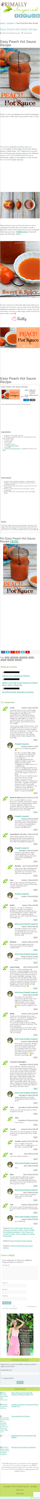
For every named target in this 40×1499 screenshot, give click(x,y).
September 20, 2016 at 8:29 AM (28, 1120)
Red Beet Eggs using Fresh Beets (23, 1447)
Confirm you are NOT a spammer (19, 1307)
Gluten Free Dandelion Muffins (16, 676)
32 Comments (28, 33)
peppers (10, 660)
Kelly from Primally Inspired (11, 33)
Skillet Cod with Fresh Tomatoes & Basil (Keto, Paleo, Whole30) (19, 684)
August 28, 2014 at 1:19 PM (29, 819)
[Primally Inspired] (20, 7)
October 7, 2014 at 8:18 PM (29, 896)
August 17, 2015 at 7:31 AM (30, 942)
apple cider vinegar (13, 445)
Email (4, 1289)
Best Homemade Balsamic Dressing (17, 692)
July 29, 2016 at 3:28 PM (30, 995)
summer (18, 660)
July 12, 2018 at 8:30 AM (30, 1174)
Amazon (35, 1463)
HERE (14, 541)
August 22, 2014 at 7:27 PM (29, 746)
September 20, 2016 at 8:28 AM (28, 1107)
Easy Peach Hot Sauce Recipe (21, 1241)
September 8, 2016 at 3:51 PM (29, 1064)
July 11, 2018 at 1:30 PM (31, 1165)
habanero (14, 657)
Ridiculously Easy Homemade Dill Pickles (23, 1436)
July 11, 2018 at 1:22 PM (31, 1154)
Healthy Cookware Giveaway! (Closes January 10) (25, 1405)
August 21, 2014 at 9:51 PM (29, 707)
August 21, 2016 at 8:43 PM (29, 1041)
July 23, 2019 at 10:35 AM (30, 866)
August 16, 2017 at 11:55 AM (29, 1129)
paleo (31, 657)
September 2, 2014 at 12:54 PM (28, 850)
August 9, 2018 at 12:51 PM (29, 1204)
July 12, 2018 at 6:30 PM (30, 1192)
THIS (3, 450)
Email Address (6, 1370)
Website (5, 1296)
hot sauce (23, 657)
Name (5, 1283)
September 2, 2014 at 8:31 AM (29, 834)
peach (4, 660)
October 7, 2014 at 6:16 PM (29, 880)
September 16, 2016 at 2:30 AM (28, 1095)
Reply (35, 740)
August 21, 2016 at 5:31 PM (30, 1013)
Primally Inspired (22, 744)
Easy (7, 657)
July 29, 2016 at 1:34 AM (30, 967)
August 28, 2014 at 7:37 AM (29, 797)
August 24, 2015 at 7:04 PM (29, 956)
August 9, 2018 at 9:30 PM (29, 1219)
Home (2, 23)
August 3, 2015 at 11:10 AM (30, 926)
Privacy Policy (20, 1493)
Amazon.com (30, 1469)
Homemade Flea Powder (20, 1416)
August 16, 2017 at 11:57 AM (29, 1141)
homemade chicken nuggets (17, 153)
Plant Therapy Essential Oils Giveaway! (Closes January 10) (22, 1393)
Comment (6, 1265)
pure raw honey (16, 448)
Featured (10, 23)
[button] (26, 400)
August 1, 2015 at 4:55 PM (30, 905)
